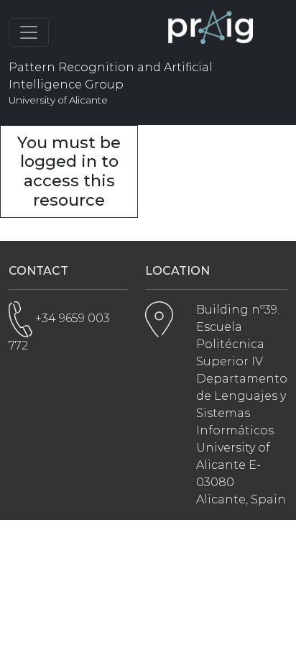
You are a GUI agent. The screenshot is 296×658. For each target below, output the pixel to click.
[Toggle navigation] (29, 32)
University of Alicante (58, 100)
